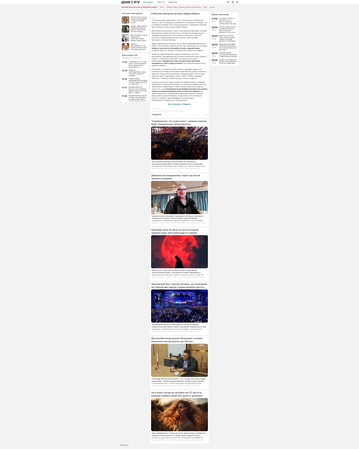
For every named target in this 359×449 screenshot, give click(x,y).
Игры (205, 7)
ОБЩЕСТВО (172, 2)
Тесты (162, 7)
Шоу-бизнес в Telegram (179, 104)
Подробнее (156, 114)
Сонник (212, 7)
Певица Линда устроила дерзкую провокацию (183, 7)
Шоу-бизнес (148, 2)
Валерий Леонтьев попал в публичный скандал (139, 7)
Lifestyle (161, 2)
